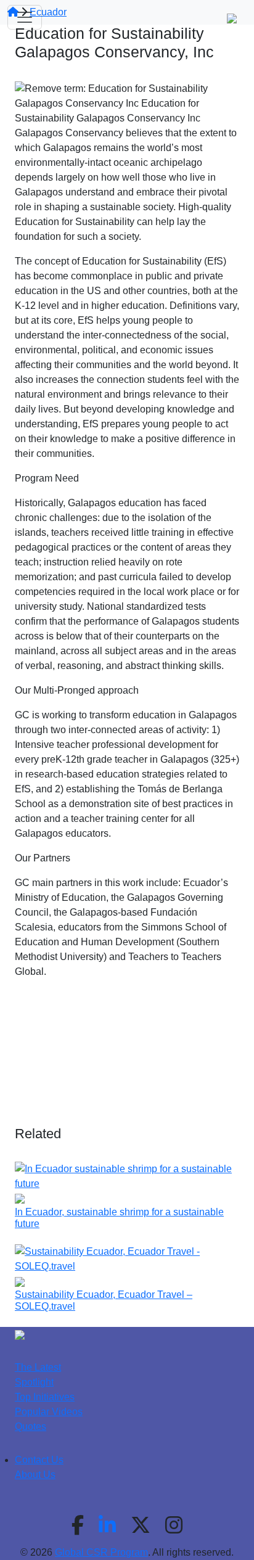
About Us (35, 1474)
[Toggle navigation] (24, 17)
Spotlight (34, 1382)
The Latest (38, 1367)
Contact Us (39, 1460)
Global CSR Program (101, 1552)
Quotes (30, 1426)
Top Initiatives (45, 1397)
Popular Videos (49, 1411)
